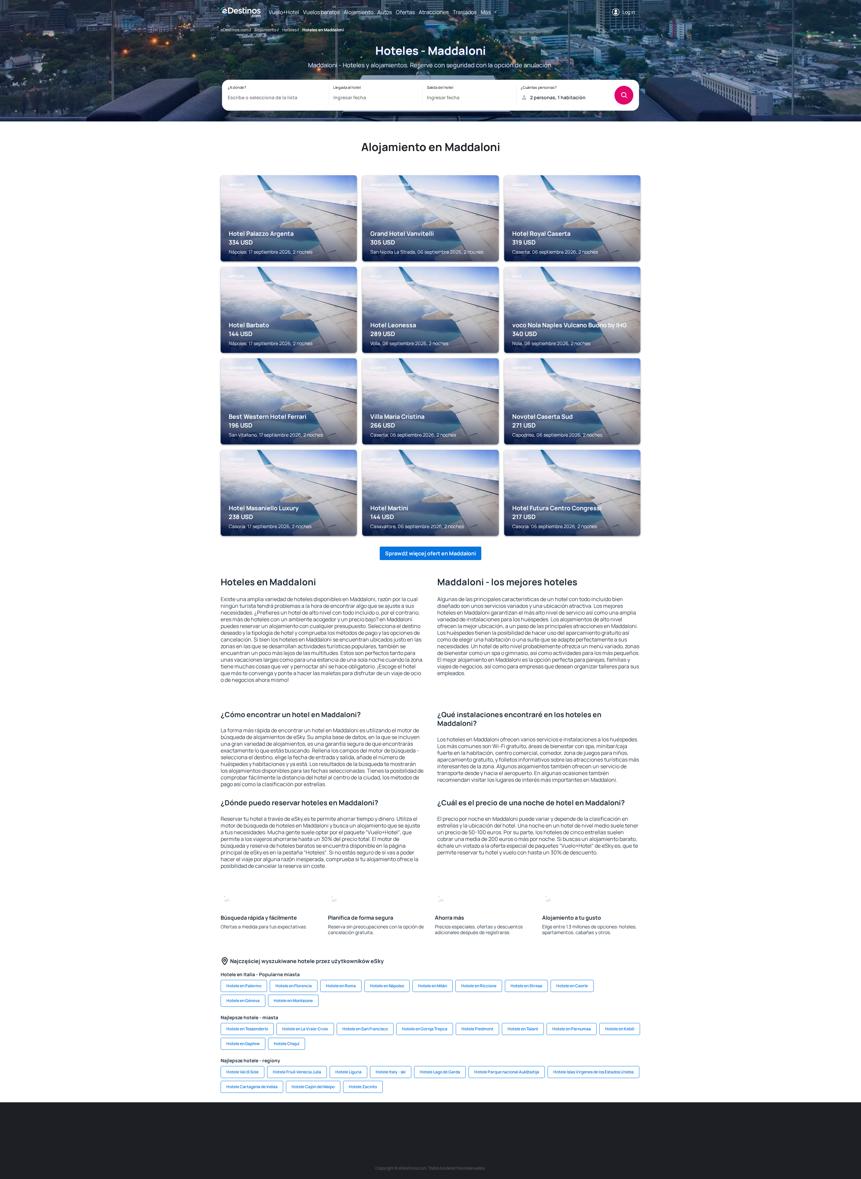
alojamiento (265, 30)
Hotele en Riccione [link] (478, 986)
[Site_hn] (582, 1122)
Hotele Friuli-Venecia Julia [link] (297, 1072)
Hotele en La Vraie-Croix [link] (305, 1029)
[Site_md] (400, 1122)
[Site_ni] (541, 1122)
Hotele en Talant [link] (523, 1029)
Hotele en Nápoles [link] (387, 986)
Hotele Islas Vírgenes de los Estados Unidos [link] (593, 1072)
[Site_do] (481, 1122)
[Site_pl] (319, 1122)
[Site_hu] (441, 1122)
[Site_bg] (299, 1122)
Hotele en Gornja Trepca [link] (424, 1029)
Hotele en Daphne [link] (243, 1043)
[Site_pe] (340, 1122)
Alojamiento (358, 12)
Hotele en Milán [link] (432, 986)
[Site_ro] (279, 1122)
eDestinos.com (235, 30)
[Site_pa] (501, 1122)
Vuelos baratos (321, 12)
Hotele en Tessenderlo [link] (247, 1029)
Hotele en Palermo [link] (243, 986)
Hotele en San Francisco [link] (365, 1029)
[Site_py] (602, 1122)
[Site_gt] (562, 1122)
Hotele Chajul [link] (286, 1043)
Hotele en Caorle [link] (572, 986)
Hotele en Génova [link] (243, 1000)
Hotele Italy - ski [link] (391, 1072)
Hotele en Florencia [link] (293, 986)
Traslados (465, 12)
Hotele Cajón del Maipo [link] (313, 1087)
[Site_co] (461, 1122)
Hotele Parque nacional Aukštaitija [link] (506, 1072)
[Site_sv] (521, 1122)
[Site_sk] (420, 1122)
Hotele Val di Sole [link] (242, 1072)
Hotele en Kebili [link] (619, 1029)
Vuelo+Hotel (284, 12)
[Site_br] (259, 1122)
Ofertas (405, 12)
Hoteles (289, 30)
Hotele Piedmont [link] (477, 1029)
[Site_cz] (380, 1122)
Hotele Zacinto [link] (363, 1087)
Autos (384, 12)
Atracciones (434, 12)
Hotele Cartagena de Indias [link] (251, 1087)
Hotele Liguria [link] (348, 1072)
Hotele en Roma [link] (341, 986)
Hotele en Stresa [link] (526, 986)
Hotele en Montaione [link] (293, 1000)
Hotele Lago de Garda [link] (440, 1072)
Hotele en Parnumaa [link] (571, 1029)
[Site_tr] (360, 1122)
